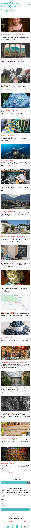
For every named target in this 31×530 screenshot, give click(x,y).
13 (24, 470)
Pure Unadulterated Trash (9, 211)
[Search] (28, 482)
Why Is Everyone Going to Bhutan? (11, 60)
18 (9, 472)
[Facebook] (7, 10)
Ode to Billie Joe (6, 186)
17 (7, 472)
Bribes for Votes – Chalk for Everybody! (12, 34)
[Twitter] (21, 526)
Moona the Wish (6, 287)
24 (24, 472)
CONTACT (17, 521)
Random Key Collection (8, 463)
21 (16, 472)
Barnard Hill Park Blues (8, 312)
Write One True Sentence (8, 261)
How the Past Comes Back (9, 110)
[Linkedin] (2, 10)
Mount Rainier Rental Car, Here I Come (13, 236)
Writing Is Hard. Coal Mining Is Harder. (12, 413)
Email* (2, 503)
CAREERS (24, 521)
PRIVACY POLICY (8, 521)
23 (21, 472)
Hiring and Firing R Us (7, 85)
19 (11, 472)
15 (28, 470)
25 (26, 472)
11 (19, 470)
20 (14, 472)
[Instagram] (11, 10)
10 (17, 470)
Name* (3, 499)
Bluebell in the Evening (8, 135)
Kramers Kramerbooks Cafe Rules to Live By (14, 362)
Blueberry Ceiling (6, 337)
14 (26, 470)
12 (22, 470)
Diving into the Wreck (7, 160)
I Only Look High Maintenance (10, 438)
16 (5, 472)
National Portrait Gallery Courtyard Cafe (13, 388)
